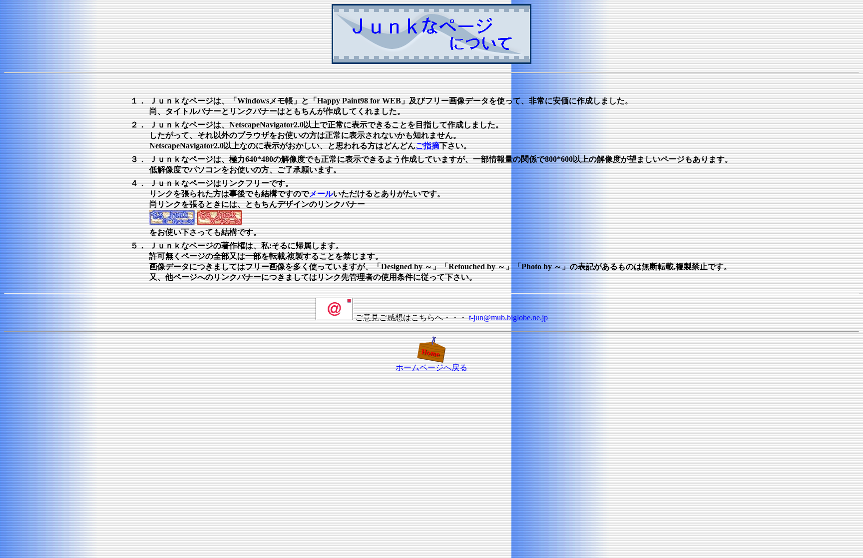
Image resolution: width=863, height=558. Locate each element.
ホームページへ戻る (431, 367)
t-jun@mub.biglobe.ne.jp (508, 317)
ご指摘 (427, 145)
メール (321, 193)
